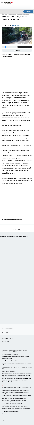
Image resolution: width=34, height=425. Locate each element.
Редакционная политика (7, 338)
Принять (28, 11)
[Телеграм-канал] (17, 50)
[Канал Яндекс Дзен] (24, 47)
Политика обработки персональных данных (13, 413)
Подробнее (11, 381)
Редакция (16, 25)
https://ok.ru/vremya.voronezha (9, 405)
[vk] (14, 229)
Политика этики (5, 341)
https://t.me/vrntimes (6, 403)
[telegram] (20, 229)
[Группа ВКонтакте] (9, 47)
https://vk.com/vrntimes (17, 403)
